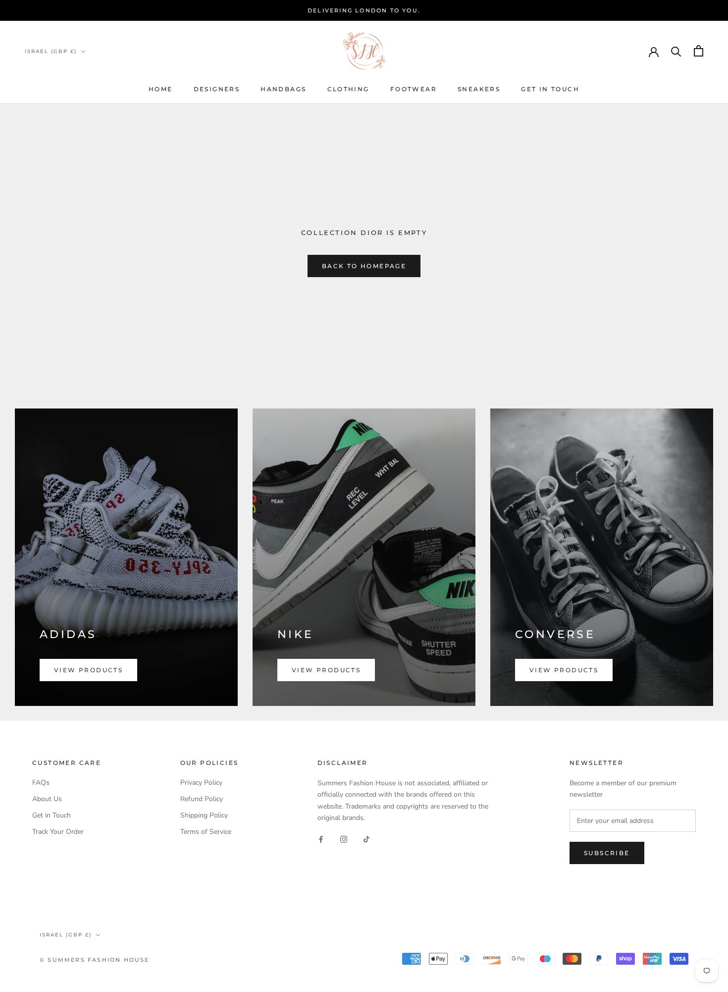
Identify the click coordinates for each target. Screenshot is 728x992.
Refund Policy (201, 799)
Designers (217, 89)
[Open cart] (698, 51)
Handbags (283, 89)
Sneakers (479, 89)
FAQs (41, 782)
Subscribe (607, 853)
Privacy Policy (201, 782)
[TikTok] (366, 839)
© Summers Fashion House (95, 959)
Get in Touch (51, 815)
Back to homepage (364, 266)
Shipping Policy (204, 815)
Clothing (348, 89)
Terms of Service (205, 831)
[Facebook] (320, 839)
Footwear (413, 89)
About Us (47, 799)
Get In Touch (550, 89)
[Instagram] (343, 839)
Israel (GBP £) (51, 51)
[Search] (676, 51)
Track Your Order (58, 831)
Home (161, 89)
